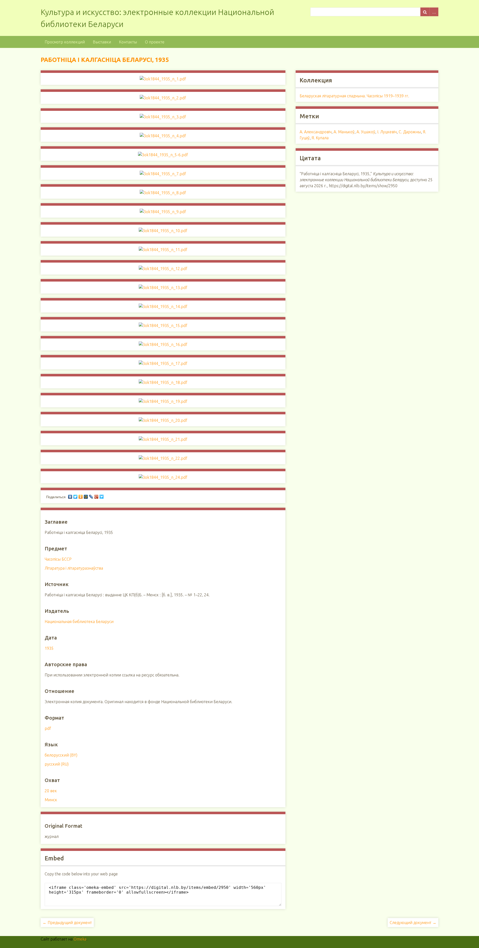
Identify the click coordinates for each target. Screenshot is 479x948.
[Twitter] (75, 496)
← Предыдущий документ (67, 922)
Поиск (424, 11)
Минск (51, 799)
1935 (49, 648)
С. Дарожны (410, 132)
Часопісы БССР (58, 559)
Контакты (128, 42)
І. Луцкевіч (387, 132)
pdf (48, 728)
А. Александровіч (316, 132)
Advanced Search (433, 11)
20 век (51, 791)
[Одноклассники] (80, 496)
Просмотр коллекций (65, 42)
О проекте (154, 42)
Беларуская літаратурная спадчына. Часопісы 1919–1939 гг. (354, 96)
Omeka (80, 939)
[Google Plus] (96, 496)
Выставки (102, 42)
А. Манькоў (344, 132)
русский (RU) (57, 764)
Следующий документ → (413, 922)
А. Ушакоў (366, 132)
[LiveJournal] (91, 496)
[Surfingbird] (101, 496)
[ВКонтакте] (70, 496)
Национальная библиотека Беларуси (79, 621)
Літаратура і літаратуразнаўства (74, 568)
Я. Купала (320, 138)
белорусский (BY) (61, 755)
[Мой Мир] (86, 496)
